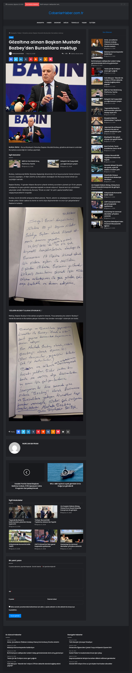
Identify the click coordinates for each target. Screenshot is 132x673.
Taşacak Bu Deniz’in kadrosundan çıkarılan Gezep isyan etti (20, 522)
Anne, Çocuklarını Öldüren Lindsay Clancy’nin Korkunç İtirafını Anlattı (111, 43)
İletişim (92, 22)
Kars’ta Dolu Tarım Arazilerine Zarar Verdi (112, 147)
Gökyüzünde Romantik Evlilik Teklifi (19, 545)
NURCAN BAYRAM (18, 53)
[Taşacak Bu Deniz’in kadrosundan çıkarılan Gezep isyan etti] (20, 511)
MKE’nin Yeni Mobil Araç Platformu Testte (113, 91)
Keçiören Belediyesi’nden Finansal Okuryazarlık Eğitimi (113, 224)
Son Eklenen (107, 32)
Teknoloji (75, 22)
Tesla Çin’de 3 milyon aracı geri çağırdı (112, 70)
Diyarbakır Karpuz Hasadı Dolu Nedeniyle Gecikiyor (112, 177)
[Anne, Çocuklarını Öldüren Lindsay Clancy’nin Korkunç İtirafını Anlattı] (97, 43)
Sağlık (66, 22)
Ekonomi (57, 22)
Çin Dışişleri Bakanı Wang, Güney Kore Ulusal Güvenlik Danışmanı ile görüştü (70, 508)
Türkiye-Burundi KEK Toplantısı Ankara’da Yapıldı (45, 521)
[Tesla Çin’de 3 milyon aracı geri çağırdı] (97, 71)
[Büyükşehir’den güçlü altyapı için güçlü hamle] (97, 140)
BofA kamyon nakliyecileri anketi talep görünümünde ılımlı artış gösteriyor (63, 4)
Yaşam (84, 22)
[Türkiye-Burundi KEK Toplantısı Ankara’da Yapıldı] (46, 511)
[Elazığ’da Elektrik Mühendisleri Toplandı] (97, 121)
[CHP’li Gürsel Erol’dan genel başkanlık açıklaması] (46, 536)
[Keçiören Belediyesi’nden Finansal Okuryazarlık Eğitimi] (97, 224)
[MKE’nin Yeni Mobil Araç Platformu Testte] (14, 164)
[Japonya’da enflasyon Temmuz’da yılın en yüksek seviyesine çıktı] (97, 130)
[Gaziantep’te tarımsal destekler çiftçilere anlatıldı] (71, 536)
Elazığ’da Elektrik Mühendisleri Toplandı (112, 119)
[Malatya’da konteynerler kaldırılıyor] (97, 55)
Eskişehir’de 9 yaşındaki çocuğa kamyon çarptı (113, 100)
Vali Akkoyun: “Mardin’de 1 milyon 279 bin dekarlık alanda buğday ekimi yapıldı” (113, 81)
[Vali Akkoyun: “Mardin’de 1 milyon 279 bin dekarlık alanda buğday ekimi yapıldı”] (97, 81)
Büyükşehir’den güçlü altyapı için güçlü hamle (113, 138)
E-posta (12, 599)
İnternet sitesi (52, 599)
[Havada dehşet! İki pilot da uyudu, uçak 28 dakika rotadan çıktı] (97, 168)
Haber (49, 22)
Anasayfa (40, 22)
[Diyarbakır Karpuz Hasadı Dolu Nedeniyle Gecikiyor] (97, 178)
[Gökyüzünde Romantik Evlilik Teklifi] (20, 536)
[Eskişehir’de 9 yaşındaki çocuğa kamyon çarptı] (53, 164)
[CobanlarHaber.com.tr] (66, 12)
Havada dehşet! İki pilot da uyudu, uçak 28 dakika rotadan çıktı (113, 167)
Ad (10, 591)
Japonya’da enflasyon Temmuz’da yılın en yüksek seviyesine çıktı (112, 129)
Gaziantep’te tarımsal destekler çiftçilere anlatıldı (71, 545)
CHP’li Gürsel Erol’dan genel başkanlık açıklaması (45, 545)
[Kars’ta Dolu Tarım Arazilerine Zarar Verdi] (97, 149)
